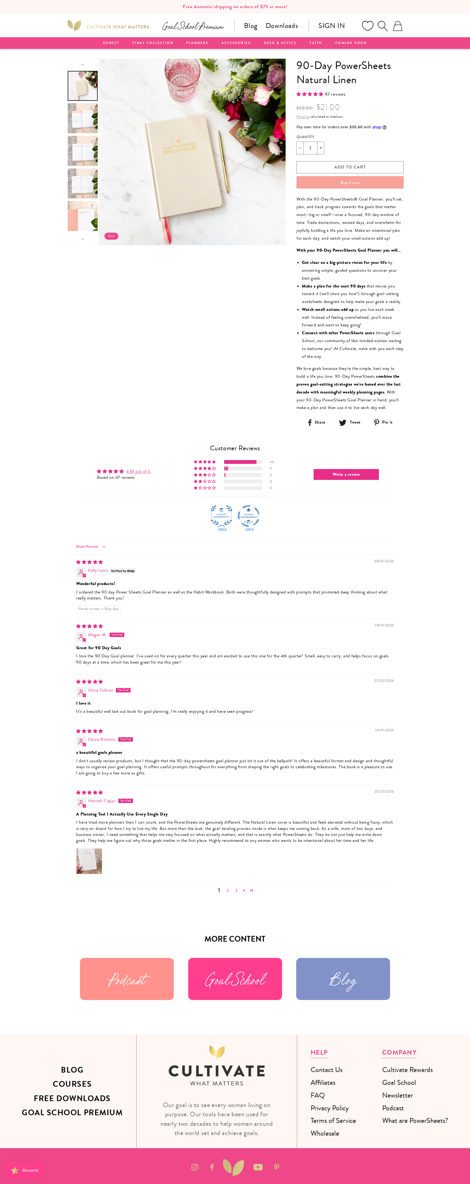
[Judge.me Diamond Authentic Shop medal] (221, 516)
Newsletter (397, 1095)
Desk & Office (280, 43)
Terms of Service (333, 1121)
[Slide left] (83, 65)
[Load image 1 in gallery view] (83, 86)
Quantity (305, 137)
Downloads (282, 26)
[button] (383, 26)
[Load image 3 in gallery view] (83, 151)
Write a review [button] (346, 474)
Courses (72, 1084)
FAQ (318, 1095)
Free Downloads (72, 1098)
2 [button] (228, 891)
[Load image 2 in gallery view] (83, 118)
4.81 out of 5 (138, 471)
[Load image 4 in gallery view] (83, 183)
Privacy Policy (330, 1108)
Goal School (235, 979)
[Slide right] (83, 239)
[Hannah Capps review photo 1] (89, 861)
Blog (250, 26)
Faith (316, 43)
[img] (89, 562)
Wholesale (325, 1133)
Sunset (111, 43)
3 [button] (236, 891)
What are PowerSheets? (415, 1121)
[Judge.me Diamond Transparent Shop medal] (248, 516)
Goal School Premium (72, 1113)
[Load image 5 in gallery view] (83, 216)
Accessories (236, 43)
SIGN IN (332, 26)
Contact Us (326, 1070)
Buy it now (350, 183)
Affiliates (323, 1082)
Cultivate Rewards (407, 1070)
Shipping (303, 116)
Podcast (127, 979)
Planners (197, 43)
